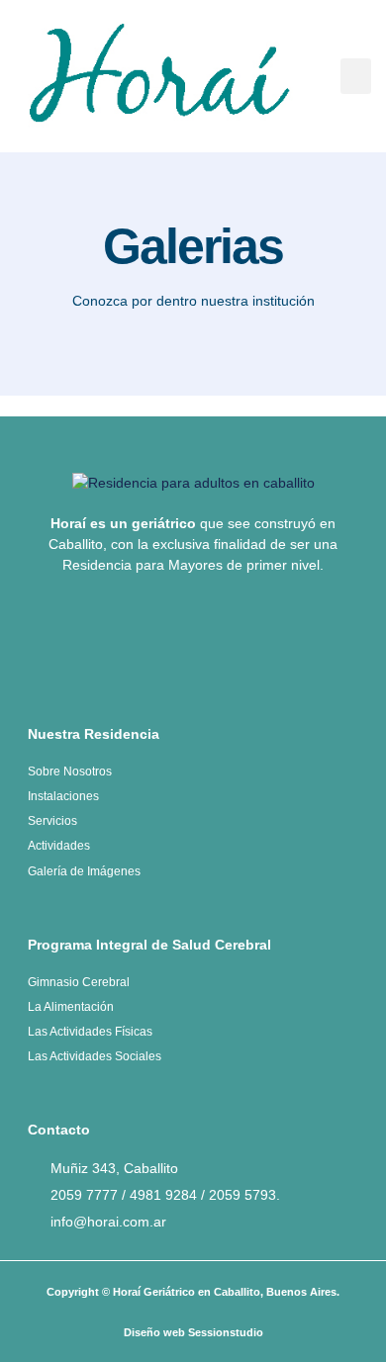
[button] (355, 76)
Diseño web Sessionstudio (193, 1332)
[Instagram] (226, 640)
